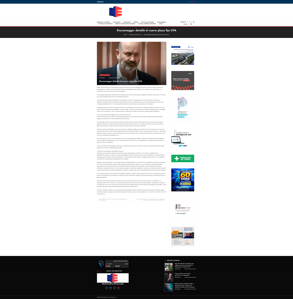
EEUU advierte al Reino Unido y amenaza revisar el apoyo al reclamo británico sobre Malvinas (184, 285)
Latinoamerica (161, 22)
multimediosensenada (114, 78)
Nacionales (127, 22)
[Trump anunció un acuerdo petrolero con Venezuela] (168, 277)
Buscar (186, 24)
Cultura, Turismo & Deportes (147, 24)
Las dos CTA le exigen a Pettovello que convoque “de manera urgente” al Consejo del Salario (150, 199)
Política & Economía (147, 22)
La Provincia (116, 22)
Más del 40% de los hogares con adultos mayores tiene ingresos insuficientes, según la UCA (184, 265)
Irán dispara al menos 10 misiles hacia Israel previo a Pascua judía (113, 199)
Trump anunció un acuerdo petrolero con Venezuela (182, 274)
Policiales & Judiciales (105, 24)
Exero (116, 297)
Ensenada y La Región (103, 22)
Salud (161, 24)
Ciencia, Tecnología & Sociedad (125, 24)
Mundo (136, 22)
